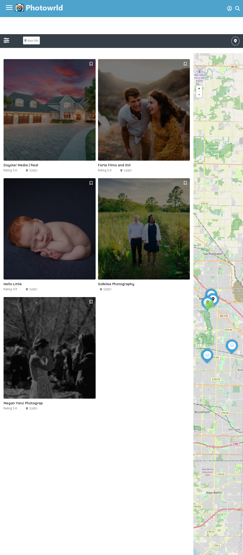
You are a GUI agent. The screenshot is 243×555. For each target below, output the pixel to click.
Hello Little (13, 284)
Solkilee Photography (116, 284)
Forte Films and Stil (114, 165)
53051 (33, 170)
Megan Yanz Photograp (23, 403)
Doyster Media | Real (21, 165)
